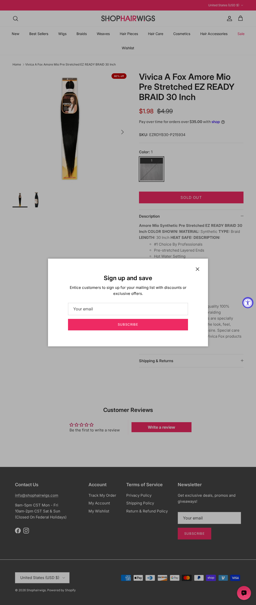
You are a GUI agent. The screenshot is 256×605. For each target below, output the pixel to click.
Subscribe (128, 324)
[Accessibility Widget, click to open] (248, 302)
